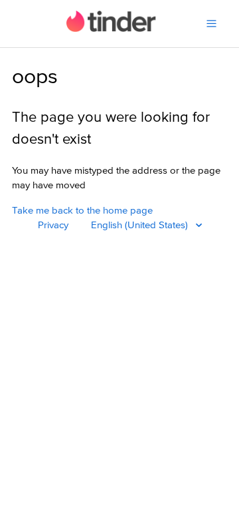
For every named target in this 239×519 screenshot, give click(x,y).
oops (35, 77)
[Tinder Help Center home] (111, 29)
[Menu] (211, 23)
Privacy (53, 225)
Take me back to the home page (82, 211)
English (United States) (141, 225)
